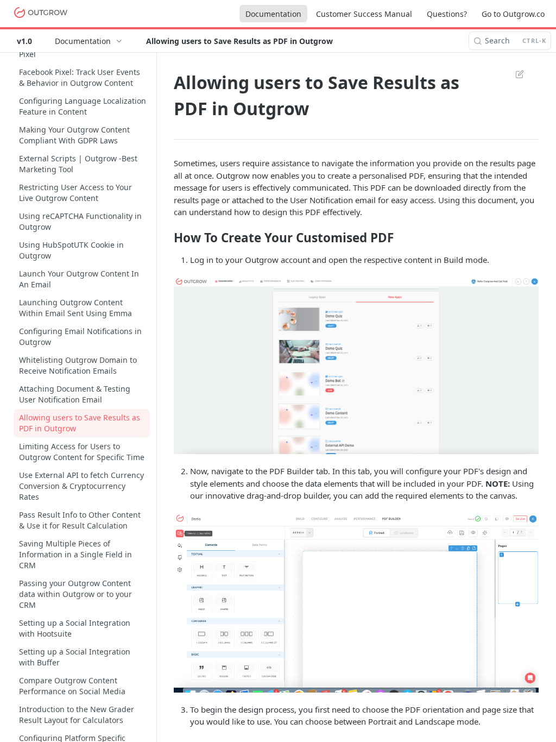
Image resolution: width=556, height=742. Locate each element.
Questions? (447, 14)
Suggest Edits (514, 74)
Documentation (273, 14)
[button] (356, 366)
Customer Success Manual (364, 14)
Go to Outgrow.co (513, 14)
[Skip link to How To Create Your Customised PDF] (166, 238)
